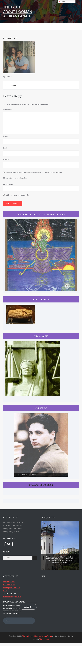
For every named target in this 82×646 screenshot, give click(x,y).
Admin (7, 77)
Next (65, 444)
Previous (17, 444)
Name (6, 136)
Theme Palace (44, 639)
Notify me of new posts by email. (17, 195)
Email (5, 148)
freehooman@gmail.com (12, 597)
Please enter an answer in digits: (15, 178)
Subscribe (28, 607)
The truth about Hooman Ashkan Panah (17, 11)
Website (6, 160)
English (62, 1)
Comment (7, 110)
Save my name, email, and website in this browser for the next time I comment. (34, 172)
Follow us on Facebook (41, 485)
